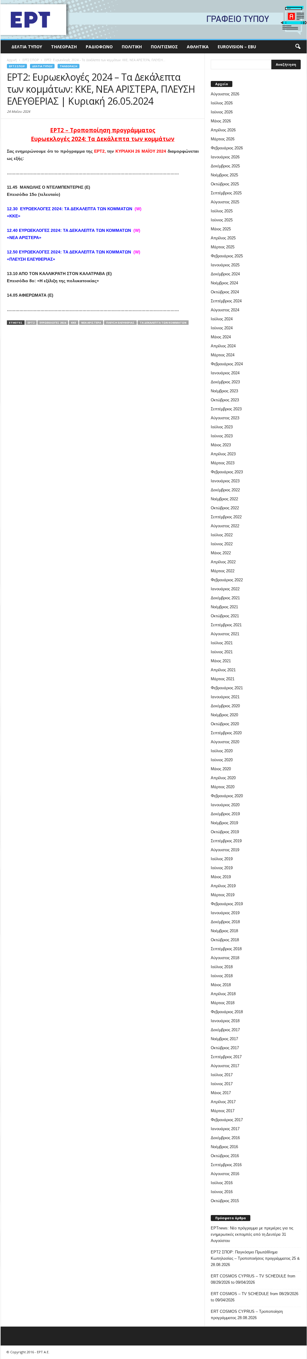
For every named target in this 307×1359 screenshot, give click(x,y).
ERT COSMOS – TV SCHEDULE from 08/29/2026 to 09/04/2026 (254, 1297)
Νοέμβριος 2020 (224, 715)
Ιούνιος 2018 (222, 976)
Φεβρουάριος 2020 (227, 796)
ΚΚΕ (73, 323)
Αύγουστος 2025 (225, 202)
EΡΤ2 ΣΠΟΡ (17, 66)
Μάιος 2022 (221, 553)
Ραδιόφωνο (99, 46)
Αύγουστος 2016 (225, 1174)
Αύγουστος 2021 (225, 634)
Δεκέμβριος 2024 (225, 274)
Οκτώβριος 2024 (225, 292)
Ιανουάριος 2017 (225, 1129)
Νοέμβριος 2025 (224, 175)
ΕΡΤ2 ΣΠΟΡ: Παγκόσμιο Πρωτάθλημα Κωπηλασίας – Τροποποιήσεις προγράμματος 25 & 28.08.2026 (255, 1258)
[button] (297, 46)
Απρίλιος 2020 (223, 778)
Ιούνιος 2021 (222, 652)
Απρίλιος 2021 (223, 670)
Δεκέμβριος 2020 (225, 706)
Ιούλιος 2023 (222, 427)
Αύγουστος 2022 (225, 526)
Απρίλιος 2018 (223, 994)
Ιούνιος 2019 (222, 868)
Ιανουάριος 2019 (225, 913)
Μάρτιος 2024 (222, 355)
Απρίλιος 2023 (223, 454)
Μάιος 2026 (221, 121)
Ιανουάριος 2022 (225, 589)
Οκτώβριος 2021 (225, 616)
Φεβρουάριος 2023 (227, 472)
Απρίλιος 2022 (223, 562)
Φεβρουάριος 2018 (227, 1012)
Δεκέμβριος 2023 (225, 382)
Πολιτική (132, 46)
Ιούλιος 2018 (222, 967)
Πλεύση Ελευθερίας (120, 323)
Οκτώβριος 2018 (225, 940)
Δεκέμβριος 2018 (225, 922)
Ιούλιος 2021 (222, 643)
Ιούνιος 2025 (222, 220)
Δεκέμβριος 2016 (225, 1138)
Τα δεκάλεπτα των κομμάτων (163, 323)
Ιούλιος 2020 (222, 751)
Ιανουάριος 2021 (225, 697)
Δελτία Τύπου (26, 46)
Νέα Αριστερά (91, 323)
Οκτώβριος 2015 (225, 1201)
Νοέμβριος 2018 (224, 931)
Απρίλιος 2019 (223, 886)
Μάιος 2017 (221, 1093)
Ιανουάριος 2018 (225, 1021)
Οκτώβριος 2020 (225, 724)
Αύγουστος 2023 (225, 418)
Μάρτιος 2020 (222, 787)
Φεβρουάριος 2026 (227, 148)
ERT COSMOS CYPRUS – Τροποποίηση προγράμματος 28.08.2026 (247, 1314)
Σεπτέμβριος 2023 (226, 409)
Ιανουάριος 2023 (225, 481)
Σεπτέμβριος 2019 (226, 841)
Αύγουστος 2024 (225, 310)
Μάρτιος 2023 (222, 463)
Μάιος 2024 (221, 337)
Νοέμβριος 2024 (224, 283)
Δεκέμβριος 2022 (225, 490)
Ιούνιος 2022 (222, 544)
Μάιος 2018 (221, 985)
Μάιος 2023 (221, 445)
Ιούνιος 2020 (222, 760)
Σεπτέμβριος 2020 (226, 733)
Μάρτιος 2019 (222, 895)
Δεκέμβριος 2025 (225, 166)
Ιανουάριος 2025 (225, 265)
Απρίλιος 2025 (223, 238)
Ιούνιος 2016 (222, 1192)
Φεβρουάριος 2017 (227, 1120)
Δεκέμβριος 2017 (225, 1030)
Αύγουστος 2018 (225, 958)
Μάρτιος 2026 (222, 139)
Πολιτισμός (164, 46)
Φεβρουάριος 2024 (227, 364)
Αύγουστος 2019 (225, 850)
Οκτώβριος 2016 (225, 1156)
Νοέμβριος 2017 (224, 1039)
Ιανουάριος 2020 (225, 805)
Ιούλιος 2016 (222, 1183)
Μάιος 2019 (221, 877)
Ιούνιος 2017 (222, 1084)
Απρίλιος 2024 (223, 346)
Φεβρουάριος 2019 (227, 904)
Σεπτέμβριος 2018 (226, 949)
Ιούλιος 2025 (222, 211)
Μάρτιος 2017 (222, 1111)
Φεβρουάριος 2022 (227, 580)
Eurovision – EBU (237, 46)
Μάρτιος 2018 (222, 1003)
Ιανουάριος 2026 (225, 157)
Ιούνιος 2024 (222, 328)
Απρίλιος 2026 (223, 130)
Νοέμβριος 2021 (224, 607)
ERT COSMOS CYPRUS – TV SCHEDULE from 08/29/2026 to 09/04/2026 (253, 1279)
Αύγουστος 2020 (225, 742)
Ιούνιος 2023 (222, 436)
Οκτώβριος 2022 (225, 508)
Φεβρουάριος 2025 (227, 256)
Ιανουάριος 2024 (225, 373)
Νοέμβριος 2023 (224, 391)
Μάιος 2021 (221, 661)
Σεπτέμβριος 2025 (226, 193)
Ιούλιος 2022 (222, 535)
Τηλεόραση (64, 46)
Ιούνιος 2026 (222, 112)
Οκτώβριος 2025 (225, 184)
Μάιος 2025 (221, 229)
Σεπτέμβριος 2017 (226, 1057)
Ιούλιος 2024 (222, 319)
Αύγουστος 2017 (225, 1066)
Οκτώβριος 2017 (225, 1048)
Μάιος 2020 (221, 769)
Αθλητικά (198, 46)
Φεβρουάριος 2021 (227, 688)
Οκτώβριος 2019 (225, 832)
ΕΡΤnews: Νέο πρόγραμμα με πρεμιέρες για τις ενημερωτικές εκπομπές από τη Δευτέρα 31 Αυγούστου (252, 1234)
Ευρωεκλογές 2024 (53, 323)
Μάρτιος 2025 (222, 247)
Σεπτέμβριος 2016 (226, 1165)
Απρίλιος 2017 (223, 1102)
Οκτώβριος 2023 (225, 400)
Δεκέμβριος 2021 (225, 598)
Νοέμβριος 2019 (224, 823)
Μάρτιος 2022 (222, 571)
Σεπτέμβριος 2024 (226, 301)
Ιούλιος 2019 (222, 859)
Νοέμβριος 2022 (224, 499)
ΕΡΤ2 (31, 323)
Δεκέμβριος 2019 (225, 814)
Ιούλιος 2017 (222, 1075)
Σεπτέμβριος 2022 (226, 517)
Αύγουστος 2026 (225, 94)
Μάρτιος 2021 (222, 679)
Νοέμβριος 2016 (224, 1147)
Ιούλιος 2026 (222, 103)
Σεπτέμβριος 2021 (226, 625)
